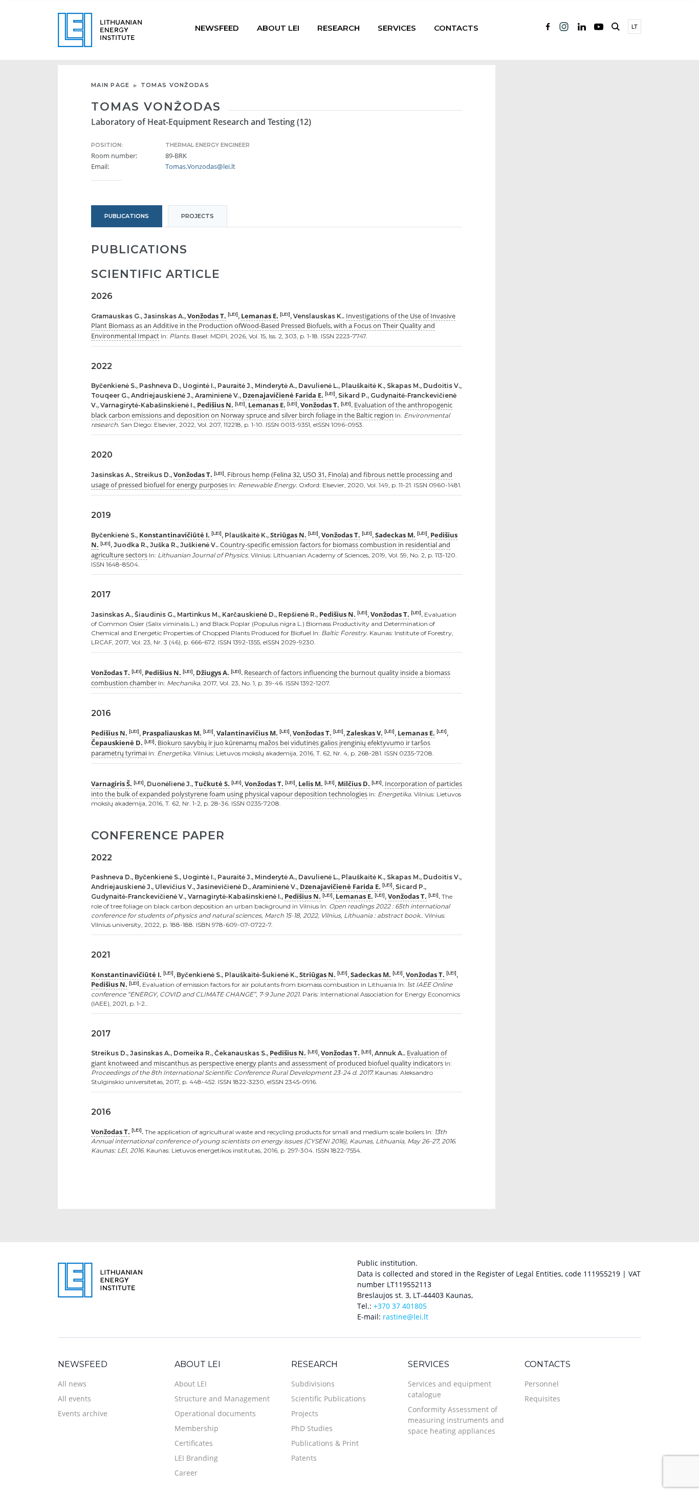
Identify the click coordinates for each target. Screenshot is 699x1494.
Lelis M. (310, 783)
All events (74, 1398)
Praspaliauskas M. (172, 733)
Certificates (193, 1443)
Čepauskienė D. (117, 742)
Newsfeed (217, 28)
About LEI (278, 28)
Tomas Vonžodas (175, 85)
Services (397, 28)
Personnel (542, 1384)
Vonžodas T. (206, 315)
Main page (110, 85)
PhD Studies (312, 1428)
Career (186, 1473)
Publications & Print (325, 1443)
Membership (196, 1428)
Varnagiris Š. (111, 783)
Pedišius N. (215, 404)
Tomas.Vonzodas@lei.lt (200, 166)
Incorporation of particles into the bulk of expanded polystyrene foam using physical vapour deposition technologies (276, 788)
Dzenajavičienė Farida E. (283, 395)
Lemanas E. (259, 315)
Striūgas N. (288, 534)
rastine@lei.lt (405, 1317)
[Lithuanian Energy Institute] (100, 29)
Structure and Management (222, 1398)
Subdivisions (313, 1384)
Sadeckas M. (395, 534)
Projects (304, 1413)
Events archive (82, 1413)
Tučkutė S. (212, 783)
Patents (304, 1458)
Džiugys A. (212, 672)
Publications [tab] (126, 216)
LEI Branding (196, 1458)
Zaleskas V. (364, 733)
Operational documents (215, 1413)
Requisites (542, 1398)
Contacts (456, 28)
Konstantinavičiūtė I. (174, 534)
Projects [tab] (197, 216)
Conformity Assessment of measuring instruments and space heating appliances (456, 1420)
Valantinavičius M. (247, 733)
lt (634, 26)
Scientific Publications (328, 1398)
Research (338, 28)
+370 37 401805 (400, 1306)
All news (72, 1384)
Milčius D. (354, 783)
